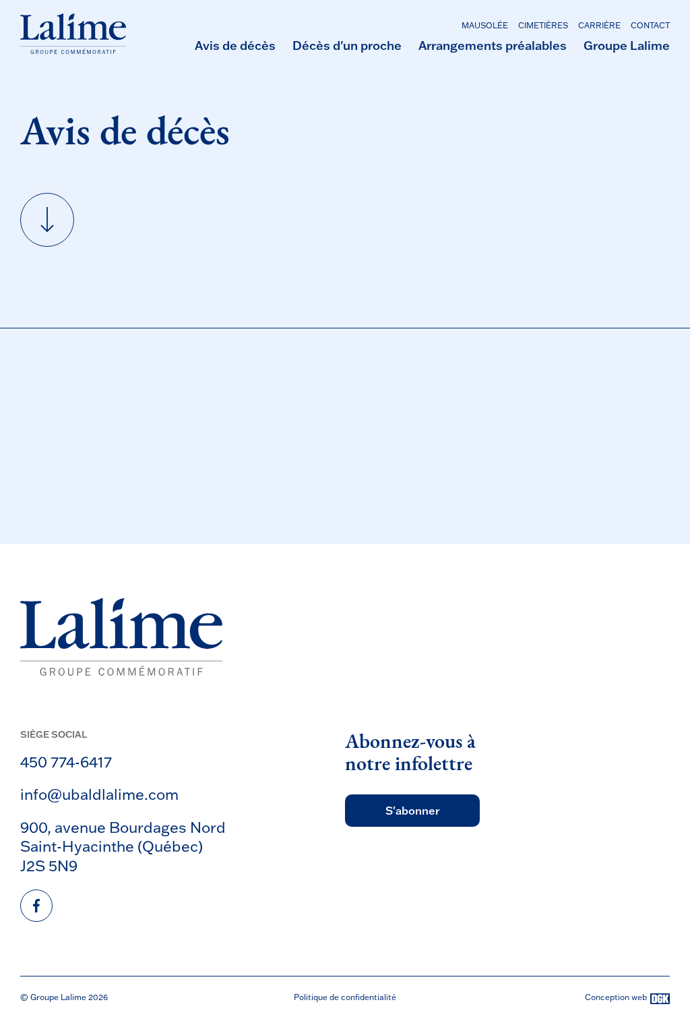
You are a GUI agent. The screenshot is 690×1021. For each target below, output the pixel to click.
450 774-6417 (66, 761)
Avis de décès (235, 45)
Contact (650, 25)
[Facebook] (36, 905)
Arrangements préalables (492, 45)
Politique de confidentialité (345, 997)
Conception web (616, 997)
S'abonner (412, 810)
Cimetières (543, 25)
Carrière (599, 25)
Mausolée (485, 25)
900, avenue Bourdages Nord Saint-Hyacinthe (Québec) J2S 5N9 (123, 846)
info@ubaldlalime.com (99, 794)
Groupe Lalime (627, 45)
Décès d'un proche (347, 45)
